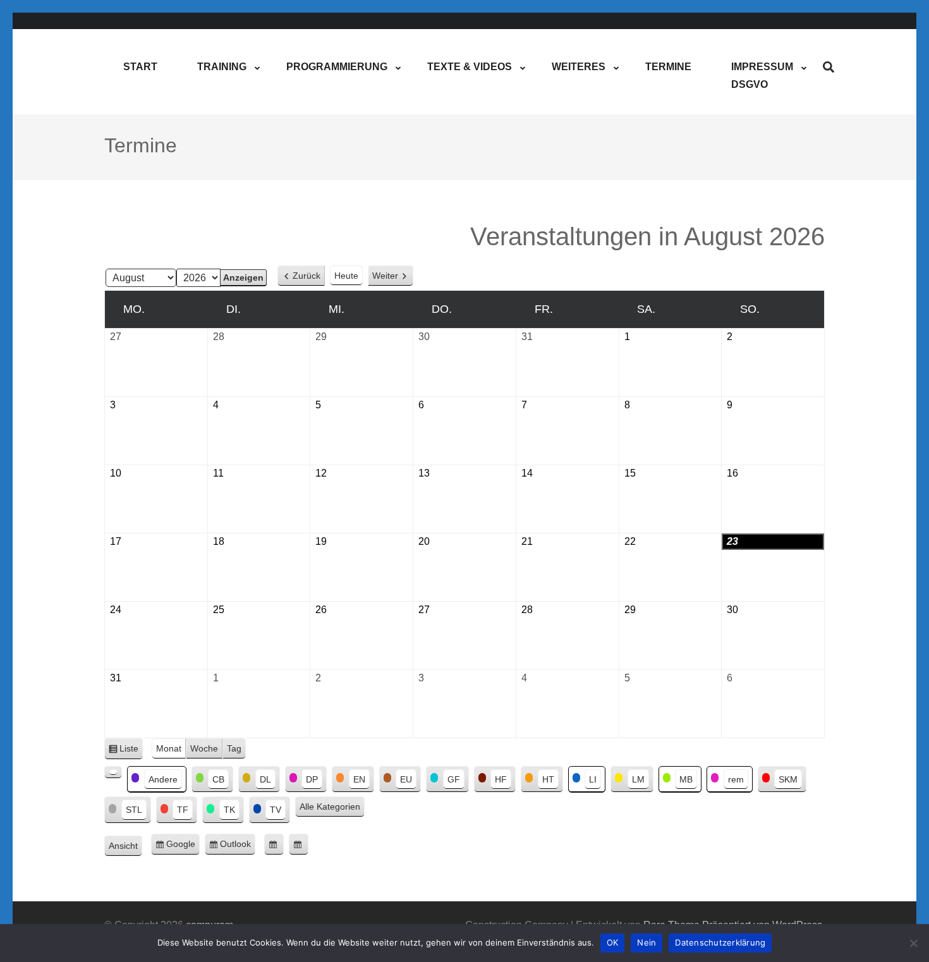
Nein (646, 942)
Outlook (237, 847)
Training (221, 66)
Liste (131, 751)
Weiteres (578, 66)
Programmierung (336, 66)
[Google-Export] (274, 844)
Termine (668, 66)
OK (613, 942)
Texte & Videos (469, 66)
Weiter (385, 276)
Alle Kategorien (330, 806)
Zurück (306, 276)
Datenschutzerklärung (720, 942)
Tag (234, 748)
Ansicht (125, 847)
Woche (204, 748)
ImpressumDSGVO (762, 75)
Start (140, 66)
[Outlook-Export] (298, 844)
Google (183, 847)
